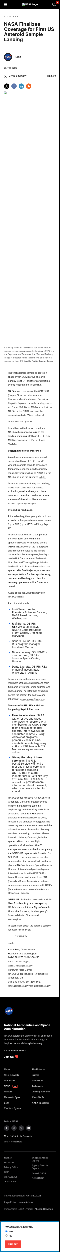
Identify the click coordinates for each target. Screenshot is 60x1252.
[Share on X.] (6, 86)
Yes (11, 1231)
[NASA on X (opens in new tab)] (21, 1128)
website (42, 477)
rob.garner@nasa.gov (40, 985)
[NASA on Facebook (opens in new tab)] (6, 1128)
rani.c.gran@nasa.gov (18, 985)
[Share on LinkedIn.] (21, 86)
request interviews (35, 749)
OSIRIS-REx (44, 391)
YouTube (12, 444)
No (10, 1235)
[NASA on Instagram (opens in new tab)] (14, 1128)
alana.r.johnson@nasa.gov (23, 503)
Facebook (35, 440)
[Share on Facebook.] (14, 86)
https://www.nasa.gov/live (20, 421)
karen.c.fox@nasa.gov (18, 961)
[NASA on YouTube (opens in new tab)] (28, 1128)
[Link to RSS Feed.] (28, 86)
